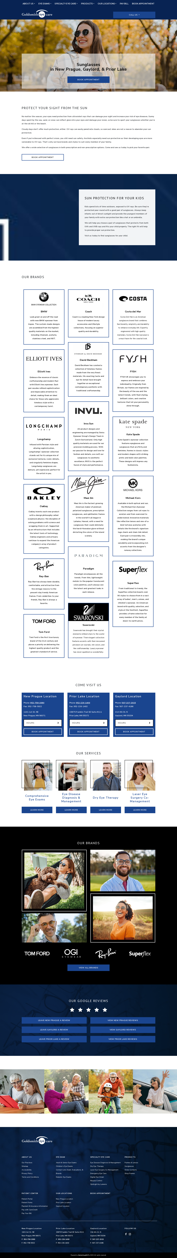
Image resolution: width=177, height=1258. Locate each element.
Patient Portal (27, 1199)
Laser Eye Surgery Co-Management (104, 1170)
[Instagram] (130, 1234)
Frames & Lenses (131, 1162)
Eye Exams (44, 4)
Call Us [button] (133, 15)
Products (87, 4)
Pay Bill (124, 4)
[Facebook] (126, 1234)
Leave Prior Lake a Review (54, 1039)
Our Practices (27, 1162)
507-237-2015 (129, 703)
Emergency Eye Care (98, 1173)
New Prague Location (64, 1199)
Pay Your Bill (27, 1213)
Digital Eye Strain (97, 1177)
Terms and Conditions (30, 1177)
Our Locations (106, 4)
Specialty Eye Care (65, 4)
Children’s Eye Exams (64, 1166)
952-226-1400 (83, 703)
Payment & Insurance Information (35, 1206)
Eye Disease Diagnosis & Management (105, 1162)
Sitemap (25, 1166)
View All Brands (88, 967)
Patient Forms (27, 1202)
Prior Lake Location (63, 1202)
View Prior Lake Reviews (123, 1039)
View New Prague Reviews (123, 1020)
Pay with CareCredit (29, 1210)
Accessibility (27, 1170)
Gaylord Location (62, 1206)
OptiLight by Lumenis (98, 1184)
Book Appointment (143, 4)
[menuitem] (29, 3)
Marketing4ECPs (84, 1255)
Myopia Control (96, 1181)
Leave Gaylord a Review (54, 1029)
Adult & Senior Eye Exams (66, 1162)
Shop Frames (130, 1173)
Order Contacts (131, 1170)
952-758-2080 (37, 703)
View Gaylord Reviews (123, 1029)
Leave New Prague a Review (54, 1020)
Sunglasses (129, 1166)
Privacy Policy (27, 1173)
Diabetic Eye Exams (63, 1177)
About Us (28, 4)
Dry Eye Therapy (97, 1166)
